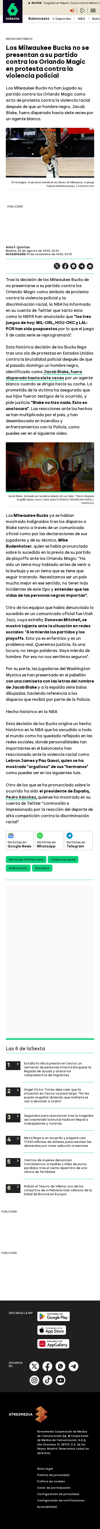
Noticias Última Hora (26, 859)
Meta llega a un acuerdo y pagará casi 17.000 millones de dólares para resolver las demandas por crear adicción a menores (58, 1142)
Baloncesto (18, 868)
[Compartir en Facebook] (65, 268)
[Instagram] (34, 1384)
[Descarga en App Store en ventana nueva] (51, 1334)
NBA (81, 19)
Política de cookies (51, 1481)
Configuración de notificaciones (61, 1500)
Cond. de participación (54, 1487)
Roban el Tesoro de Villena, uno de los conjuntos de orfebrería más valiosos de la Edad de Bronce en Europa (58, 1190)
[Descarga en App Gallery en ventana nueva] (53, 1347)
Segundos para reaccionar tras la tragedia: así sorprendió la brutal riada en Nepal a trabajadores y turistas (59, 1119)
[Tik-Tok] (47, 1384)
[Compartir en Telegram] (82, 268)
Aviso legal (45, 1468)
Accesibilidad (47, 1506)
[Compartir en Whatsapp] (73, 268)
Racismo (42, 868)
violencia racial (63, 859)
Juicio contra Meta (83, 3)
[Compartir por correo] (90, 268)
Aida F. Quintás (18, 247)
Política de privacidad (53, 1475)
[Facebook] (47, 1370)
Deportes (63, 19)
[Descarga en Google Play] (53, 1320)
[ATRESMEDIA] (50, 1415)
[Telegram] (73, 1370)
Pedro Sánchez (21, 797)
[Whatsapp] (60, 1370)
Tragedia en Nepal (55, 3)
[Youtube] (61, 1384)
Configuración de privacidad (58, 1494)
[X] (57, 268)
